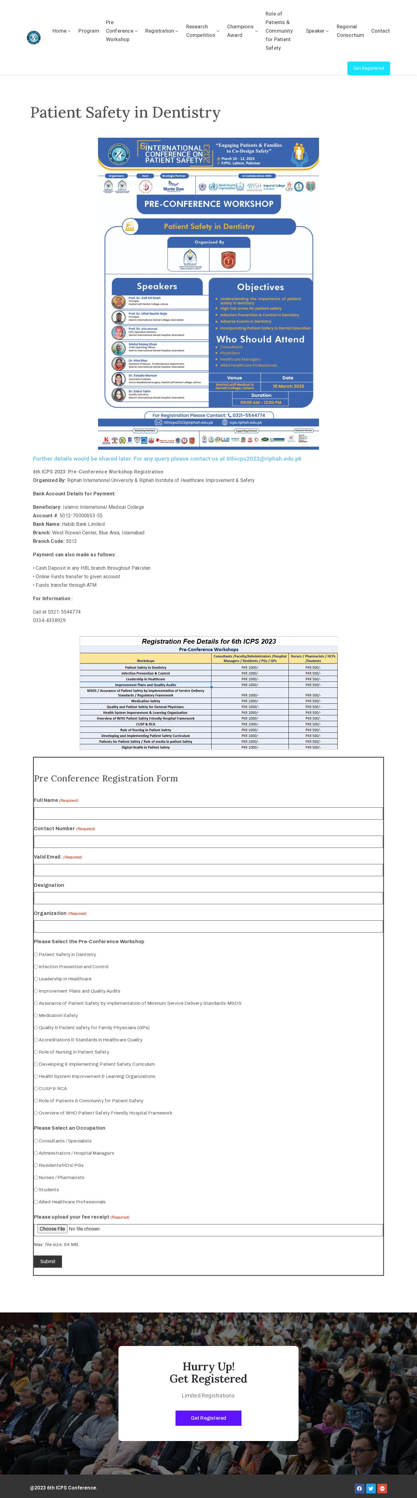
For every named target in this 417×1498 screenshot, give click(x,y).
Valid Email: (58, 856)
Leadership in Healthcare (65, 978)
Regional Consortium (350, 30)
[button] (368, 68)
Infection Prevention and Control (73, 966)
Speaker (315, 31)
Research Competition (200, 30)
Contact (380, 31)
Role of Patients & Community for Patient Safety (279, 31)
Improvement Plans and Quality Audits (79, 991)
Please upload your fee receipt (81, 1217)
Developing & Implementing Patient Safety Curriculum (97, 1064)
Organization (60, 913)
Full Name (56, 800)
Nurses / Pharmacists (61, 1177)
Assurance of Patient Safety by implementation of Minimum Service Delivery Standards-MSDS (140, 1003)
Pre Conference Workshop (119, 30)
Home (60, 31)
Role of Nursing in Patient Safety (74, 1052)
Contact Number (64, 828)
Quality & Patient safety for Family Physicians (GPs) (94, 1027)
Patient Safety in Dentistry (67, 954)
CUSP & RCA (53, 1088)
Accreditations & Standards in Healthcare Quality (91, 1039)
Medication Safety (58, 1015)
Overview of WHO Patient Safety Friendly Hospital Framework (105, 1112)
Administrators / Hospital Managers (76, 1153)
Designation (49, 885)
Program (88, 31)
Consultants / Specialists (65, 1141)
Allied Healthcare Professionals (72, 1201)
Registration (159, 31)
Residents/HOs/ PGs (61, 1165)
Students (49, 1189)
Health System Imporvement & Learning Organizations (97, 1076)
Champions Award (240, 30)
